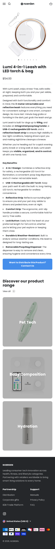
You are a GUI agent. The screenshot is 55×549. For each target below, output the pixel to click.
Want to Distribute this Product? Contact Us (27, 264)
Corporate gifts (11, 499)
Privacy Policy (37, 499)
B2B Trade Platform (13, 504)
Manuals (34, 494)
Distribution (9, 494)
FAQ (32, 504)
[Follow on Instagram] (4, 514)
